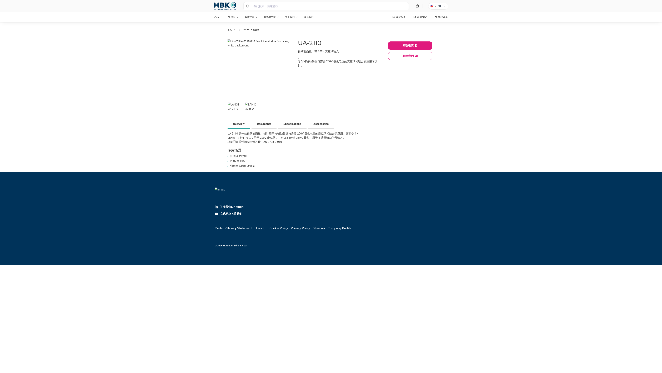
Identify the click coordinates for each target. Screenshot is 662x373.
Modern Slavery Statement (234, 228)
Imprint (261, 228)
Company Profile (339, 228)
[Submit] (248, 6)
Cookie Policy (278, 228)
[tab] (240, 124)
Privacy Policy (300, 228)
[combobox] (326, 6)
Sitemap (319, 228)
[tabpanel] (331, 152)
